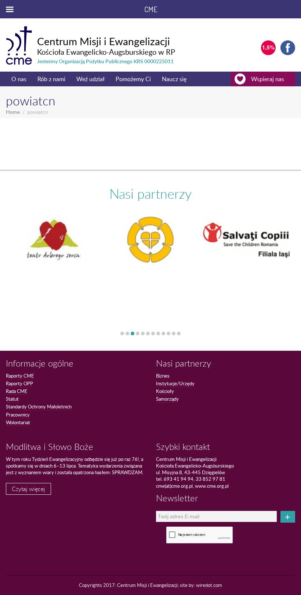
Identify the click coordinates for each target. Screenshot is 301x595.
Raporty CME (20, 375)
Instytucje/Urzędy (175, 383)
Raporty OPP (19, 383)
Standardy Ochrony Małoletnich (39, 406)
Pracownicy (18, 414)
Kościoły (165, 391)
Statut (12, 399)
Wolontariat (18, 422)
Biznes (163, 375)
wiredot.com (209, 585)
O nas (18, 79)
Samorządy (167, 399)
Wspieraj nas (267, 79)
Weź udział (90, 79)
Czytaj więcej (28, 489)
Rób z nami (51, 79)
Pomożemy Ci (133, 79)
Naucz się (174, 79)
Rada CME (17, 391)
